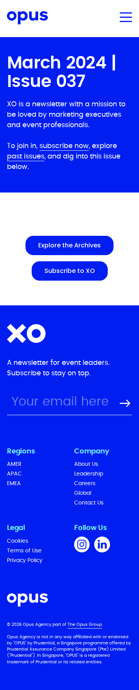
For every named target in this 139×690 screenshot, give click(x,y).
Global (82, 493)
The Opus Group (85, 624)
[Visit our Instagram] (82, 546)
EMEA (14, 483)
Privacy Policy (24, 560)
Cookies (17, 541)
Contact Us (88, 503)
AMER (14, 464)
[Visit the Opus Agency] (69, 601)
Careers (84, 483)
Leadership (88, 474)
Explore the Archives (69, 245)
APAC (14, 474)
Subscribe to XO (69, 270)
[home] (24, 19)
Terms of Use (24, 551)
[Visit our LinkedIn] (102, 546)
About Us (86, 464)
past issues (25, 156)
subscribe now (64, 146)
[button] (124, 17)
